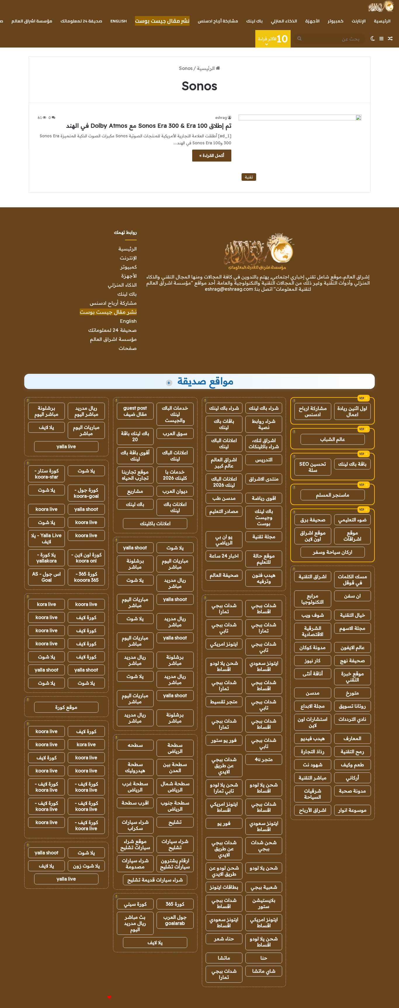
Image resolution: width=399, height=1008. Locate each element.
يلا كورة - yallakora (47, 558)
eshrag (221, 117)
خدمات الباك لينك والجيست (175, 414)
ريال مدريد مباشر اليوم (86, 411)
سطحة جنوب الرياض (175, 806)
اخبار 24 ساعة (224, 556)
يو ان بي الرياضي (224, 540)
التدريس (264, 459)
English (118, 21)
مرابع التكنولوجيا (312, 599)
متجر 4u (264, 759)
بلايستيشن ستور (263, 903)
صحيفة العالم (224, 575)
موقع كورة (66, 707)
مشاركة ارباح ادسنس (313, 411)
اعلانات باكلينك (155, 523)
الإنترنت (359, 21)
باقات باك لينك (224, 424)
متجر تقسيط (223, 701)
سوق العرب (175, 433)
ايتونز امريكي (224, 644)
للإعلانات (99, 997)
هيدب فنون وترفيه (263, 578)
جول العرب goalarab (175, 920)
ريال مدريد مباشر (175, 583)
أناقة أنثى (313, 673)
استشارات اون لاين (312, 722)
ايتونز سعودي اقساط (263, 666)
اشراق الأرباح (312, 810)
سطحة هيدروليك (135, 767)
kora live (46, 604)
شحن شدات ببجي (264, 845)
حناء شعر (224, 939)
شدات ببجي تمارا (224, 608)
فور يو (223, 823)
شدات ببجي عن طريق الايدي (224, 765)
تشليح (175, 822)
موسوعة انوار (352, 810)
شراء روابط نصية (263, 424)
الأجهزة (312, 21)
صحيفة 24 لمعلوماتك (81, 21)
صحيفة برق (312, 520)
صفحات (128, 348)
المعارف (352, 738)
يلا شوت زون (86, 866)
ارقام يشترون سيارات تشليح (175, 863)
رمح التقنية (352, 751)
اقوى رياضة (264, 498)
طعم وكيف (352, 764)
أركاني (352, 778)
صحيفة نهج (352, 660)
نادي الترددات (352, 719)
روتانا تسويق (352, 706)
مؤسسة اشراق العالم (31, 21)
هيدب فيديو (313, 738)
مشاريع (135, 491)
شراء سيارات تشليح (175, 844)
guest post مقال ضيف (135, 411)
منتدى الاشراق (264, 479)
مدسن (313, 693)
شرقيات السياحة (312, 794)
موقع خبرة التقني (352, 677)
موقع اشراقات (352, 536)
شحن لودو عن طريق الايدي (224, 871)
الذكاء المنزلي (284, 21)
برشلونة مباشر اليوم (46, 411)
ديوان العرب (175, 491)
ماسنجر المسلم (332, 495)
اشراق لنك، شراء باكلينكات (264, 443)
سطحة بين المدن (175, 767)
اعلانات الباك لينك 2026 (224, 482)
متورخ (352, 693)
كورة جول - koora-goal (86, 493)
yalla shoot (135, 548)
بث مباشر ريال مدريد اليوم (135, 923)
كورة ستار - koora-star (46, 474)
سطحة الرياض (175, 748)
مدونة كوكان (312, 647)
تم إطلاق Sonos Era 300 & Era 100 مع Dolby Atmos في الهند (148, 125)
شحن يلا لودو (264, 868)
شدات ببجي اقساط (263, 608)
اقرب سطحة (135, 803)
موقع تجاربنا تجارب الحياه (135, 475)
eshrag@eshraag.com (229, 289)
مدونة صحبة (352, 791)
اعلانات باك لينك (175, 507)
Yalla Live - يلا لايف (46, 538)
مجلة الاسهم (352, 628)
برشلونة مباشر (135, 564)
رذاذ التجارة (313, 751)
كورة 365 (175, 904)
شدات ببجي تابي (224, 628)
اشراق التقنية (313, 576)
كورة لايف (86, 617)
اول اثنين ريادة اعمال (352, 411)
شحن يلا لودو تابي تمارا (224, 788)
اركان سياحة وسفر (332, 552)
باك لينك (254, 21)
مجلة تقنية (263, 536)
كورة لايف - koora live (86, 787)
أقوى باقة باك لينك (135, 456)
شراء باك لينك (264, 408)
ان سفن (352, 596)
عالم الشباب (332, 439)
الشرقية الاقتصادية (312, 631)
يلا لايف (155, 942)
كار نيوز (312, 660)
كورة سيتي (135, 904)
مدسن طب (224, 498)
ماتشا (224, 958)
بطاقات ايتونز (224, 887)
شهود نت (312, 764)
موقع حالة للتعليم (264, 559)
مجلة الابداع (313, 706)
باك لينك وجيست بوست (264, 517)
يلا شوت (175, 548)
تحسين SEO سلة (312, 467)
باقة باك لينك (352, 464)
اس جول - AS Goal (46, 577)
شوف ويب (312, 615)
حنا (264, 958)
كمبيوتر (336, 21)
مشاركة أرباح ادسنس (218, 21)
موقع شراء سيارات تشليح (135, 844)
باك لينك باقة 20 (135, 436)
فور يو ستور (224, 740)
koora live (47, 509)
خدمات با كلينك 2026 (175, 475)
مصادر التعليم (223, 511)
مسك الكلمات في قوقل (352, 579)
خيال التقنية (352, 615)
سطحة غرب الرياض (135, 787)
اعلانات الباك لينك (224, 443)
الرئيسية (382, 21)
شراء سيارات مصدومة (135, 863)
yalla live (66, 446)
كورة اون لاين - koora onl (86, 558)
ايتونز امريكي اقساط (224, 807)
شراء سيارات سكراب (135, 825)
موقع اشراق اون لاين (313, 536)
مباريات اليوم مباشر (175, 564)
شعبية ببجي (264, 887)
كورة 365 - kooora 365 (86, 577)
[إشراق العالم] (381, 6)
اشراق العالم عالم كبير (224, 463)
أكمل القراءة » (212, 155)
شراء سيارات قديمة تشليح (155, 880)
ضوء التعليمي (352, 520)
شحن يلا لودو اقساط (224, 666)
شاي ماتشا (263, 971)
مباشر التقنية (313, 778)
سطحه (135, 745)
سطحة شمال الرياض (175, 787)
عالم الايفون (353, 647)
